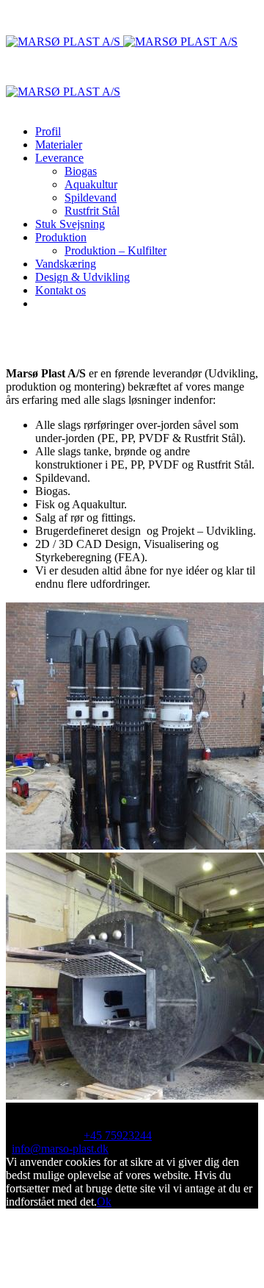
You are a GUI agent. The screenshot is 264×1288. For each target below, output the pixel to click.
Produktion (61, 237)
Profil (48, 131)
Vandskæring (65, 263)
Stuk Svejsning (70, 224)
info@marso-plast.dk (60, 1148)
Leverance (59, 158)
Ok (104, 1201)
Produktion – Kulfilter (115, 250)
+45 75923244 (118, 1135)
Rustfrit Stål (92, 210)
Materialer (58, 144)
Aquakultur (91, 184)
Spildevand (91, 197)
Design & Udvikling (82, 277)
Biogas (81, 171)
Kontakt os (60, 290)
